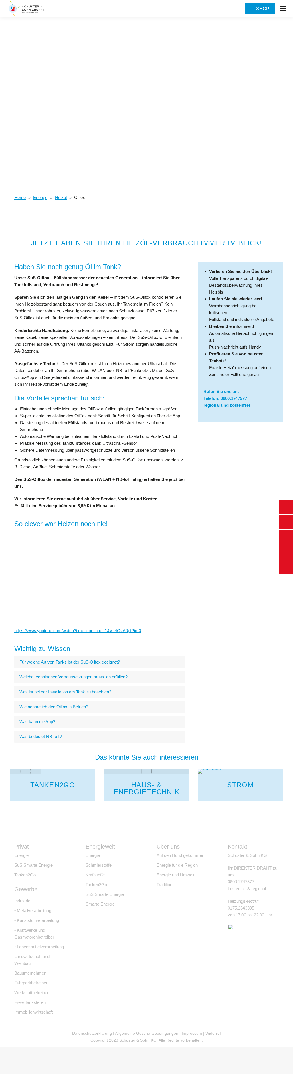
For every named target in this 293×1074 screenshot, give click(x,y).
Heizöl (61, 197)
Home (20, 197)
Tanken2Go (52, 785)
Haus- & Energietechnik (146, 788)
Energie (40, 197)
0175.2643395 (241, 908)
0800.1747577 (234, 398)
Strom (240, 785)
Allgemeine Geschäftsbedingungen (146, 1033)
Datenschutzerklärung (92, 1033)
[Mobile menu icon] (283, 9)
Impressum (192, 1033)
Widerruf (213, 1033)
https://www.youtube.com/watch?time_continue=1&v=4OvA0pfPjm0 (77, 630)
